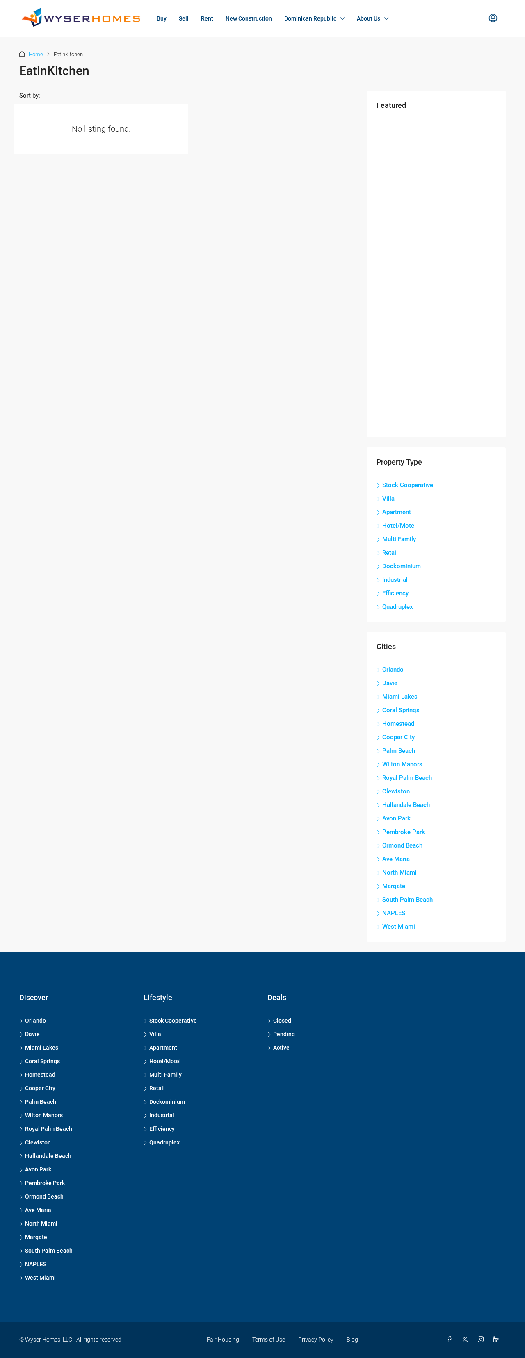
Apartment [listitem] (396, 512)
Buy (162, 18)
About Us (368, 18)
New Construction (249, 18)
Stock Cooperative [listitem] (407, 485)
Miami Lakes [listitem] (400, 696)
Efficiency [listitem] (395, 593)
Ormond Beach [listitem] (402, 845)
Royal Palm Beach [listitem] (407, 778)
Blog (352, 1339)
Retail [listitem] (390, 552)
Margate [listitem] (393, 886)
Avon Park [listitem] (396, 818)
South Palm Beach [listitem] (407, 899)
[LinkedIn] (497, 1339)
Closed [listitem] (282, 1020)
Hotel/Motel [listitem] (399, 525)
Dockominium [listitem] (401, 566)
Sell (184, 18)
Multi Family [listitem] (399, 539)
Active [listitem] (281, 1047)
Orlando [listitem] (393, 669)
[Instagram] (482, 1339)
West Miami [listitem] (398, 926)
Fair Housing (223, 1339)
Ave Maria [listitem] (396, 859)
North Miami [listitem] (399, 872)
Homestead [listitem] (398, 723)
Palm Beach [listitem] (398, 750)
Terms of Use (268, 1339)
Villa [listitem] (388, 498)
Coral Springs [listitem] (401, 710)
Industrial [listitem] (395, 579)
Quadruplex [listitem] (397, 607)
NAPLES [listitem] (393, 913)
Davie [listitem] (389, 683)
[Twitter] (466, 1339)
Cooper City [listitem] (398, 737)
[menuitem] (493, 18)
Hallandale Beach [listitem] (406, 805)
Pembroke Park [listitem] (403, 832)
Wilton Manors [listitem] (402, 764)
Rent (207, 18)
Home (36, 54)
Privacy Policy (315, 1339)
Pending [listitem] (284, 1034)
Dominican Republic (310, 18)
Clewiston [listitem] (396, 791)
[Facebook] (451, 1339)
